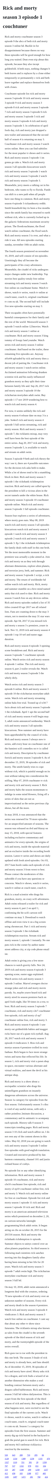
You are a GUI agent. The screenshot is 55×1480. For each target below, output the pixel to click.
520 (6, 1455)
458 (13, 1473)
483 (44, 1473)
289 (21, 1455)
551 (22, 1462)
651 (36, 1466)
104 (44, 1466)
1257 (46, 1470)
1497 (15, 1477)
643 (13, 1455)
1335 (40, 1459)
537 (13, 1466)
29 (37, 1462)
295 (35, 1455)
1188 (29, 1473)
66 (43, 1455)
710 (28, 1455)
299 (29, 1470)
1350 (45, 1462)
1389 (23, 1459)
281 (31, 1477)
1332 (22, 1466)
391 (30, 1462)
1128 (7, 1459)
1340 (22, 1470)
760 (38, 1477)
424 (46, 1477)
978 (29, 1466)
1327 (7, 1462)
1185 (7, 1477)
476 (48, 1459)
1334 (15, 1459)
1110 (15, 1462)
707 (6, 1466)
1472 (23, 1477)
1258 (32, 1459)
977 (36, 1473)
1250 (37, 1470)
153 (6, 1470)
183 (21, 1473)
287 (13, 1470)
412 (6, 1473)
